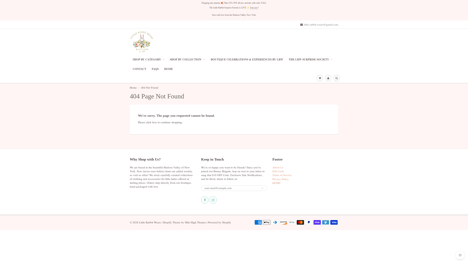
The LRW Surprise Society (309, 59)
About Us (277, 167)
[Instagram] (213, 200)
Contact (139, 69)
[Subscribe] (262, 188)
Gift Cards (278, 171)
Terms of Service (282, 175)
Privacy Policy (280, 179)
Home (133, 87)
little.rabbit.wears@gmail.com (321, 24)
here (154, 122)
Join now (254, 7)
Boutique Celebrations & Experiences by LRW (247, 59)
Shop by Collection (186, 59)
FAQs (155, 69)
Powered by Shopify (219, 222)
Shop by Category (147, 59)
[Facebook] (204, 200)
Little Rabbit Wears (150, 222)
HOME (168, 69)
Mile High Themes (195, 222)
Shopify (167, 222)
